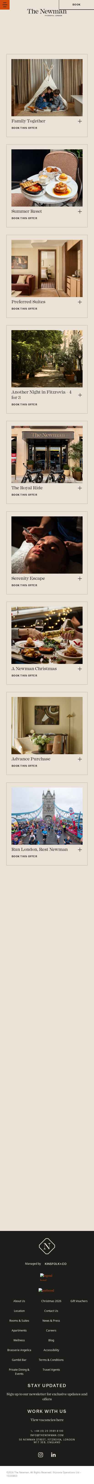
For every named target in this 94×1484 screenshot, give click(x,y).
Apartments (19, 1330)
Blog (51, 1340)
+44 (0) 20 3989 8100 (48, 1431)
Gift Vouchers (79, 1301)
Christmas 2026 (51, 1301)
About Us (19, 1301)
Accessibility (51, 1350)
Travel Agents (51, 1369)
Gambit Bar (19, 1360)
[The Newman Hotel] (47, 1246)
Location (19, 1311)
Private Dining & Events (19, 1371)
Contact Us (51, 1311)
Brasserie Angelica (19, 1350)
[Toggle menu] (5, 5)
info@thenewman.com (47, 1435)
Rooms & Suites (19, 1320)
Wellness (19, 1340)
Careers (51, 1330)
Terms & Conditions (51, 1360)
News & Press (51, 1320)
